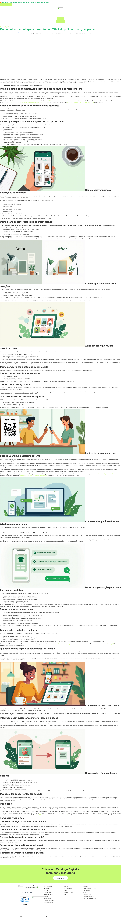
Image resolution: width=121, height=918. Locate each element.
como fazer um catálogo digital (63, 644)
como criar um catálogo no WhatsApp (104, 474)
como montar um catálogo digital (105, 644)
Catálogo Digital (4, 27)
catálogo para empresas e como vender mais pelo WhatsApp (54, 814)
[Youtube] (22, 892)
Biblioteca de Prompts (68, 892)
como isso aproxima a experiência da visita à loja (80, 102)
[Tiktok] (25, 892)
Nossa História (47, 888)
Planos (11, 14)
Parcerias (46, 896)
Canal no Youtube (68, 888)
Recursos (3, 14)
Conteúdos (18, 14)
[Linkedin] (28, 892)
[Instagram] (19, 892)
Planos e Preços (47, 892)
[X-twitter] (34, 892)
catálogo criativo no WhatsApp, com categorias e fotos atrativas (28, 102)
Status (65, 894)
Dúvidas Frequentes (48, 894)
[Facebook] (31, 892)
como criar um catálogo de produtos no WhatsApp (33, 475)
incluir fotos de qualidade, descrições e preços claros (61, 100)
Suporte (65, 890)
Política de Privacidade (49, 900)
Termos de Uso (47, 898)
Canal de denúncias (48, 902)
